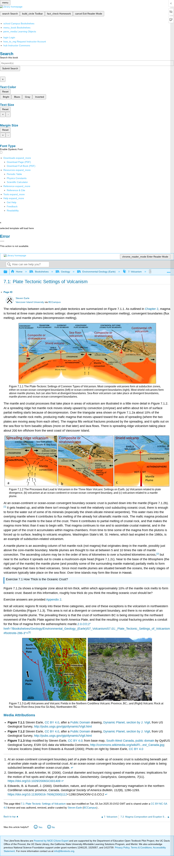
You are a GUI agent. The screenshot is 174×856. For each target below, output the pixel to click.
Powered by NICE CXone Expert (51, 840)
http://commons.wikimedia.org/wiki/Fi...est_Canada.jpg (127, 745)
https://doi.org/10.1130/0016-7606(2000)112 (37, 794)
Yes (40, 827)
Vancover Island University (30, 302)
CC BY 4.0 (52, 722)
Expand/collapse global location (169, 271)
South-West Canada (120, 740)
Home (19, 271)
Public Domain (80, 722)
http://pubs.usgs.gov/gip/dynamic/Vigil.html (63, 726)
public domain (144, 740)
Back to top (10, 816)
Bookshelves (41, 271)
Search (9, 264)
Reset (5, 91)
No (53, 827)
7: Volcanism (134, 271)
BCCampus (54, 302)
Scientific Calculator (17, 182)
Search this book (9, 57)
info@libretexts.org (63, 851)
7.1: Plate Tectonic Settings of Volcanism (43, 803)
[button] (12, 206)
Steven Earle (22, 298)
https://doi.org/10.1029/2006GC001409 (34, 781)
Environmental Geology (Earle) (99, 271)
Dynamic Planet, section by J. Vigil (126, 722)
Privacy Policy (122, 847)
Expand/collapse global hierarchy (7, 272)
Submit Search (10, 68)
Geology (65, 271)
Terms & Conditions (141, 847)
